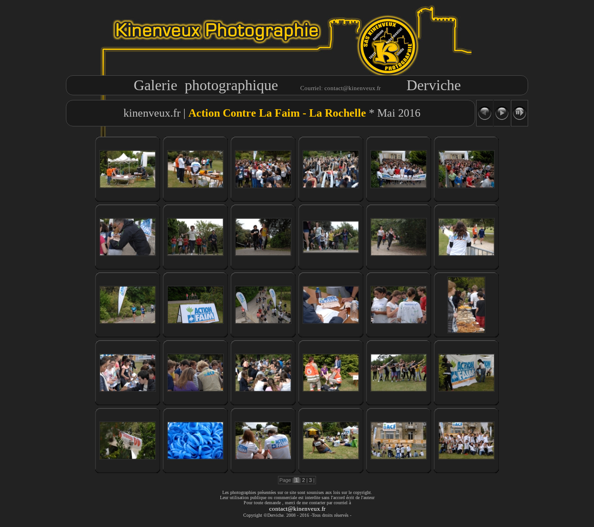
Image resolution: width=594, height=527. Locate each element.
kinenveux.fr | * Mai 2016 (270, 113)
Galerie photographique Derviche (297, 85)
